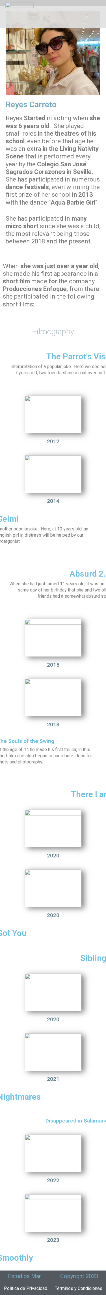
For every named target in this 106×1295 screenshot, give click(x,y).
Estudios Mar (24, 1276)
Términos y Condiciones (78, 1288)
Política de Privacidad (25, 1288)
